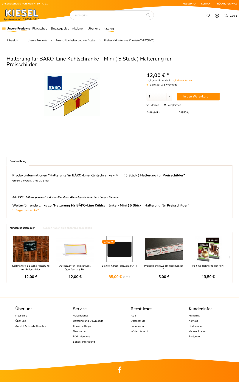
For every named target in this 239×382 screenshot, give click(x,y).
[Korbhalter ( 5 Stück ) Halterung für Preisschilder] (30, 249)
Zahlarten (194, 336)
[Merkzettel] (208, 16)
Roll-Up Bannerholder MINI (208, 266)
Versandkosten (197, 331)
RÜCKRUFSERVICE (227, 3)
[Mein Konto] (217, 16)
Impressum (137, 326)
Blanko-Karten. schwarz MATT (119, 266)
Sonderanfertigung (84, 342)
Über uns (20, 321)
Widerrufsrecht (139, 331)
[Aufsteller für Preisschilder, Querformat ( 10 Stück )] (75, 249)
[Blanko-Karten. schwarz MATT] (119, 249)
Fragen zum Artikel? (27, 210)
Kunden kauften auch (22, 228)
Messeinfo (21, 315)
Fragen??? (194, 315)
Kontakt (193, 321)
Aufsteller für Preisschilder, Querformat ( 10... (75, 267)
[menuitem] (208, 16)
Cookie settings (82, 326)
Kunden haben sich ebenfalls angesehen (67, 228)
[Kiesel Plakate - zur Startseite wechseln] (22, 15)
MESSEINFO (189, 3)
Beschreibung (18, 161)
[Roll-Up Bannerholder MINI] (208, 249)
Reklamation (196, 326)
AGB (133, 315)
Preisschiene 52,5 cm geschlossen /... (164, 267)
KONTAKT (206, 3)
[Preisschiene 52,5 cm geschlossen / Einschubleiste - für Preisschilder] (164, 249)
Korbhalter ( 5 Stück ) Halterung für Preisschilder (30, 267)
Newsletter (79, 331)
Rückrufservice (81, 336)
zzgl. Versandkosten (182, 80)
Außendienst (80, 315)
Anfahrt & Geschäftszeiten (30, 326)
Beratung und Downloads (88, 321)
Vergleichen (174, 105)
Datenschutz (138, 321)
